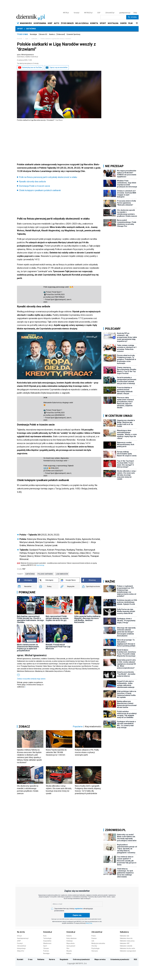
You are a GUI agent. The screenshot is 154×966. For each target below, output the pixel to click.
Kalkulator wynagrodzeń (128, 951)
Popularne (78, 726)
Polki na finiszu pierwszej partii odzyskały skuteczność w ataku (48, 177)
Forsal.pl (20, 943)
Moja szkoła (70, 943)
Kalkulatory (124, 932)
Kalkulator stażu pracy (127, 941)
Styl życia (94, 951)
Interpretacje (21, 948)
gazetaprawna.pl (124, 13)
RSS (135, 959)
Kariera (52, 959)
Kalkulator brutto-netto (127, 948)
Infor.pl (19, 936)
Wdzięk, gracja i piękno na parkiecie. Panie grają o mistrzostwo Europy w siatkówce (30, 684)
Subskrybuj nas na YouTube (32, 67)
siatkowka (34, 38)
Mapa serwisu (99, 959)
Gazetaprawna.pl (22, 938)
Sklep (135, 13)
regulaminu (78, 908)
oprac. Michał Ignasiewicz (27, 56)
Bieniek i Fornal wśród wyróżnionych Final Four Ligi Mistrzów (58, 647)
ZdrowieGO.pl (109, 13)
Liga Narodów (62, 574)
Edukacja (69, 941)
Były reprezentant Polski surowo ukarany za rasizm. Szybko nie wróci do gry (57, 618)
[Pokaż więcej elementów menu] (137, 23)
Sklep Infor (20, 951)
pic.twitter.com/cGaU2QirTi (53, 471)
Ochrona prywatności (81, 959)
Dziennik (19, 38)
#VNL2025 (60, 294)
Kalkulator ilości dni (126, 938)
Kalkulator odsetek (126, 946)
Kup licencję (40, 565)
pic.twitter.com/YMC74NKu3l (54, 297)
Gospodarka (47, 941)
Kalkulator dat (124, 936)
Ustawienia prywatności (119, 959)
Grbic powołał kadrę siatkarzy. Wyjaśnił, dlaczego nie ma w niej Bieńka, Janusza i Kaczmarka (87, 619)
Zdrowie (46, 948)
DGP (98, 13)
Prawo (93, 936)
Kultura (69, 953)
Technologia (47, 938)
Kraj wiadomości (93, 726)
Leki (92, 941)
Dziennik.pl (47, 932)
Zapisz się (77, 915)
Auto (45, 936)
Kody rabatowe (71, 938)
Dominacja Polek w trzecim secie (34, 186)
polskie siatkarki (45, 574)
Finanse (94, 938)
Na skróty (21, 932)
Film (68, 948)
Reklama (40, 959)
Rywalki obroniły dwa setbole (32, 181)
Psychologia (95, 948)
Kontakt (20, 959)
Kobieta (69, 936)
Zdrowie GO (43, 34)
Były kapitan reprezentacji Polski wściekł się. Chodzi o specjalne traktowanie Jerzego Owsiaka (30, 619)
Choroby (94, 946)
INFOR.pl (66, 13)
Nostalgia (33, 34)
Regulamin (64, 959)
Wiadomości (47, 943)
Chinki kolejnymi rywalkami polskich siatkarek (40, 190)
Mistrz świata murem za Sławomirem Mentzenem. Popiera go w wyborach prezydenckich (28, 648)
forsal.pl (76, 13)
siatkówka (30, 574)
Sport (20, 29)
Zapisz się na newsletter (58, 67)
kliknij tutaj (89, 923)
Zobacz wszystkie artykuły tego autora (31, 679)
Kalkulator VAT (125, 943)
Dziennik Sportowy (73, 34)
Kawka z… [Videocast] (57, 34)
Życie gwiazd (71, 946)
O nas (30, 959)
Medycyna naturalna (98, 943)
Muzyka (69, 951)
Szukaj (134, 17)
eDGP (19, 941)
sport (26, 38)
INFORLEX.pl (88, 13)
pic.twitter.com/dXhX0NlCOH (54, 415)
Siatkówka (31, 29)
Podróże (46, 951)
